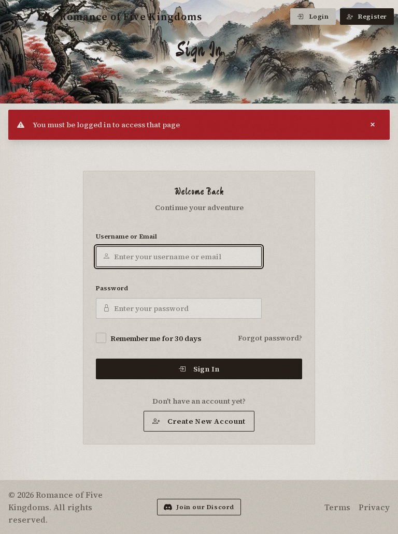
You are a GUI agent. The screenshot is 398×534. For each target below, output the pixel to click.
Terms (337, 507)
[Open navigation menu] (18, 16)
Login (319, 16)
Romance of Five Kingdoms (131, 16)
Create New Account (206, 421)
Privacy (374, 507)
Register (372, 16)
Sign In (206, 369)
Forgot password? (270, 338)
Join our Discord (205, 507)
